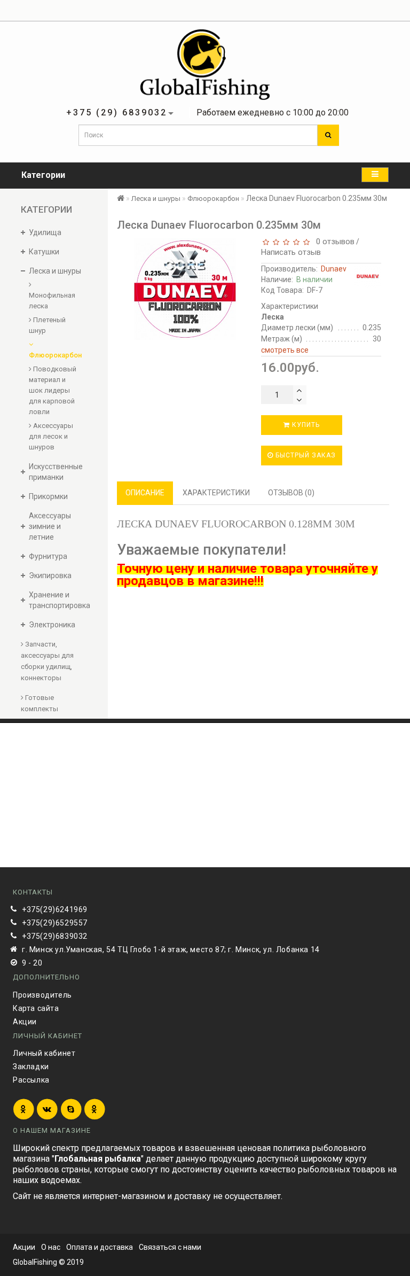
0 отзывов (333, 241)
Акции (25, 1021)
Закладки (31, 1066)
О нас (50, 1247)
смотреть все (285, 350)
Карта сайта (36, 1008)
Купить (305, 425)
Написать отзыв (291, 252)
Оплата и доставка (99, 1247)
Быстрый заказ (304, 455)
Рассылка (31, 1080)
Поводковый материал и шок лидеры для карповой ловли (52, 390)
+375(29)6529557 (55, 923)
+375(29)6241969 (55, 909)
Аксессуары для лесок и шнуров (51, 436)
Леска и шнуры (155, 198)
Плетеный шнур (47, 325)
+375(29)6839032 (55, 936)
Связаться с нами (170, 1247)
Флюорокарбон (53, 355)
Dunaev (333, 268)
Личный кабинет (44, 1053)
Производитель (42, 995)
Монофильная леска (52, 300)
